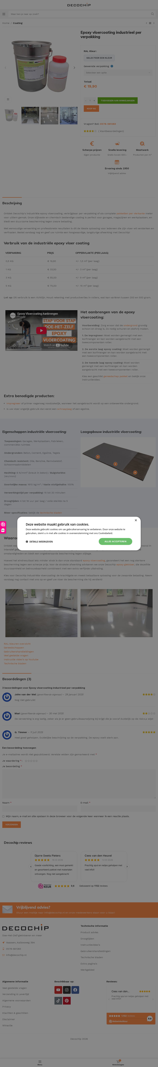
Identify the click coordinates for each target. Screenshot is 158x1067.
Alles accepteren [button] (115, 541)
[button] (39, 541)
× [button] (136, 520)
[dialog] (79, 533)
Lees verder (119, 533)
